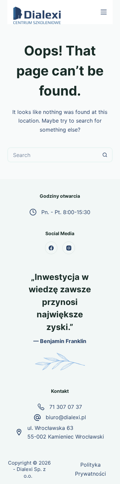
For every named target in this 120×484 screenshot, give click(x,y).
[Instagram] (68, 247)
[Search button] (105, 154)
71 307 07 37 (65, 407)
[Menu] (104, 12)
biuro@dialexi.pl (66, 417)
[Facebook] (51, 247)
